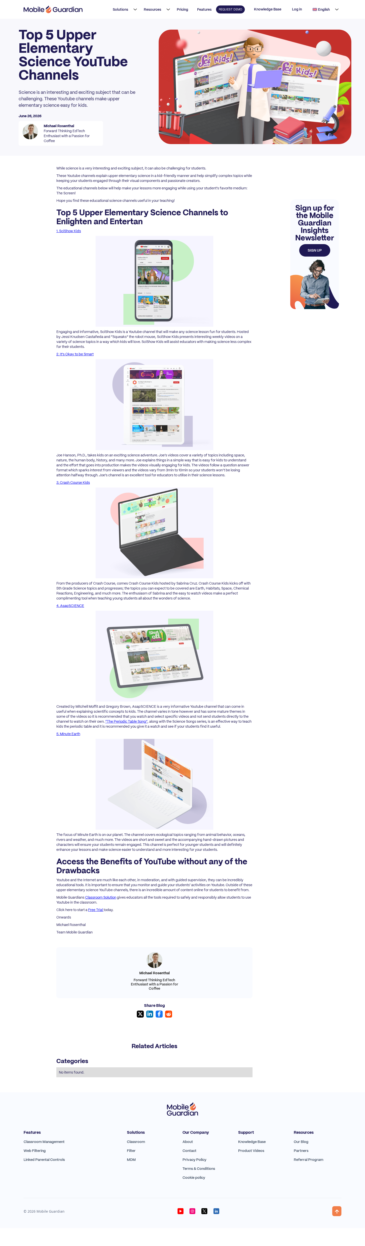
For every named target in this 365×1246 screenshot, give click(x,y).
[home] (53, 9)
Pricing (182, 9)
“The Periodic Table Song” (126, 721)
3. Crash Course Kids (73, 482)
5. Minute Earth (68, 734)
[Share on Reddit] (168, 1014)
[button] (123, 9)
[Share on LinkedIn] (149, 1014)
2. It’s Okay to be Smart (75, 354)
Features (204, 9)
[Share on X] (140, 1014)
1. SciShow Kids (68, 231)
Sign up (315, 250)
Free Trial (96, 910)
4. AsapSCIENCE (70, 605)
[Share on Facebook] (159, 1014)
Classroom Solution (100, 897)
